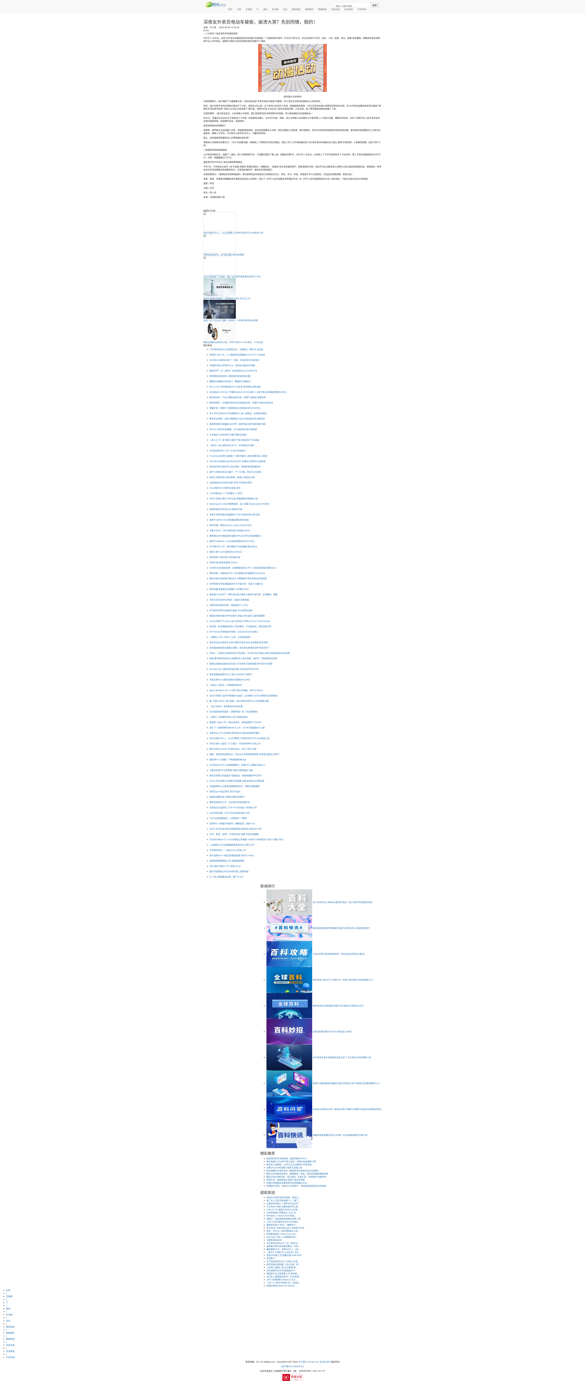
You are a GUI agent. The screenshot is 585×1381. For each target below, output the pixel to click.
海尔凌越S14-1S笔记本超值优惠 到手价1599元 (231, 855)
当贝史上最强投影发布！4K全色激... (283, 1276)
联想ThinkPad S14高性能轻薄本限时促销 (229, 519)
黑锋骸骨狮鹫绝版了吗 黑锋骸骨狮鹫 (226, 860)
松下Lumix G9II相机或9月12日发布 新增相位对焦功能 (235, 386)
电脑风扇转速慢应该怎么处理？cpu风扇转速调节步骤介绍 (340, 1134)
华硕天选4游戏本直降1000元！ (224, 562)
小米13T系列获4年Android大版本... (283, 1221)
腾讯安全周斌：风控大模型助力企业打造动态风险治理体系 (237, 418)
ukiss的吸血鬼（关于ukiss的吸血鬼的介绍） (230, 812)
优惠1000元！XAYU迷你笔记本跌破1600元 (229, 530)
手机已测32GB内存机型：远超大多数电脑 (229, 599)
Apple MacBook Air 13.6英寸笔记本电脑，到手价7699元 (236, 690)
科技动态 (335, 9)
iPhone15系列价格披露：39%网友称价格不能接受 (233, 429)
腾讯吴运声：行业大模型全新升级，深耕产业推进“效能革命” (237, 397)
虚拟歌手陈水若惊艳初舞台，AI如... (283, 1246)
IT (258, 9)
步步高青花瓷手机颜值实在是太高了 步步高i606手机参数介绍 (342, 1057)
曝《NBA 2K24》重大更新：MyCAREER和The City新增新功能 (239, 700)
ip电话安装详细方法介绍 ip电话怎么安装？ (333, 1031)
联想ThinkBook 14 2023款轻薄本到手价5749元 (231, 541)
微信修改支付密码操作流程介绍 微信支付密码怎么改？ (339, 1005)
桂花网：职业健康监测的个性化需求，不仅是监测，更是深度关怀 (240, 626)
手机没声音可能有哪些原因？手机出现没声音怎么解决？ (339, 953)
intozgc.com (313, 1361)
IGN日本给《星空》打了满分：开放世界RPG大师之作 (235, 743)
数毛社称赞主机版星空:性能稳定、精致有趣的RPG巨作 (235, 775)
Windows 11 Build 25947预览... (281, 1215)
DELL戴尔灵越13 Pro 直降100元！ (226, 866)
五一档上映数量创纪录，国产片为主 (226, 876)
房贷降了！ (271, 1258)
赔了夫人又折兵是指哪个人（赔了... (283, 1200)
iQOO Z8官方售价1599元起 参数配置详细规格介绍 (233, 498)
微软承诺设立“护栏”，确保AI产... (281, 1224)
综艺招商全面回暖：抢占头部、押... (283, 1264)
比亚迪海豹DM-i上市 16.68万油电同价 (227, 450)
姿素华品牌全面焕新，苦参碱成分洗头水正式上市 (226, 298)
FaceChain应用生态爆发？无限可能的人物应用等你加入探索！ (239, 455)
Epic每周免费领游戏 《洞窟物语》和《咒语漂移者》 (234, 711)
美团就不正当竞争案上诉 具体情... (282, 1273)
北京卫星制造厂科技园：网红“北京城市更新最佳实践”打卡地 (231, 276)
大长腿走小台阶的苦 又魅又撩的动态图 (227, 434)
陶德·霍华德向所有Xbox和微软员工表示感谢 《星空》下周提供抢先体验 (243, 658)
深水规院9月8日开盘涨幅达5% (280, 1270)
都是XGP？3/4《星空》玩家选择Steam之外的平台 (233, 370)
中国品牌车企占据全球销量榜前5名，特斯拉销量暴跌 (234, 786)
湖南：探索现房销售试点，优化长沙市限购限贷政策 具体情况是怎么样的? (244, 754)
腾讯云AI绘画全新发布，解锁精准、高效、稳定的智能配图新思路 (297, 1173)
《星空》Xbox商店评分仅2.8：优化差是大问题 (231, 445)
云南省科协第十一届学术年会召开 (282, 1203)
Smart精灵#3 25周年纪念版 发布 (225, 487)
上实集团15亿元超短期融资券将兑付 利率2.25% (232, 844)
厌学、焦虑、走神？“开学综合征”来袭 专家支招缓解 (234, 834)
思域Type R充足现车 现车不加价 (224, 791)
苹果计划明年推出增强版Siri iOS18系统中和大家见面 (234, 514)
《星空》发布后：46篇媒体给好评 (225, 684)
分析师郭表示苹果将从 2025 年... (282, 1212)
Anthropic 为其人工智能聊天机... (281, 1236)
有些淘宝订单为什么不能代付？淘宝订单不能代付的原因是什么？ (344, 979)
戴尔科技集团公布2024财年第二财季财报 (228, 871)
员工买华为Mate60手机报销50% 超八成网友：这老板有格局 (237, 413)
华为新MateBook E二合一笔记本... (282, 1242)
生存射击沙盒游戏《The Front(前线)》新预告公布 (233, 807)
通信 (265, 9)
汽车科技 (361, 9)
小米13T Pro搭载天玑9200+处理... (282, 1209)
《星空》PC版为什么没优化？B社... (283, 1252)
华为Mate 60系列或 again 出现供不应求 (285, 1227)
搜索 (374, 5)
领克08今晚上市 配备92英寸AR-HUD (283, 1255)
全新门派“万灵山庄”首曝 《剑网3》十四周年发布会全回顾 (230, 320)
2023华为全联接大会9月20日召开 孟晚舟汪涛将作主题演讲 (237, 461)
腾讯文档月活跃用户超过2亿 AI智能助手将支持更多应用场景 (238, 578)
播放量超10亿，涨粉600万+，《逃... (283, 1249)
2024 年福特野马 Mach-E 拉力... (281, 1279)
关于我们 (302, 1361)
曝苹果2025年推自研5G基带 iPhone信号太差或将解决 (235, 535)
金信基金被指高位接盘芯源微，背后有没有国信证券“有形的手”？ (240, 647)
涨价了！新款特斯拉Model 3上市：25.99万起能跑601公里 (237, 727)
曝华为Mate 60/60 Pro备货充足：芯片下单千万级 (232, 748)
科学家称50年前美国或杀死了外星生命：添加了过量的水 (236, 583)
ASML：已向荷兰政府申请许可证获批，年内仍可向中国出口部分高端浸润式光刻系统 (249, 652)
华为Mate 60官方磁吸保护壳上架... (283, 1206)
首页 (231, 9)
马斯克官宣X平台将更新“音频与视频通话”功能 (231, 770)
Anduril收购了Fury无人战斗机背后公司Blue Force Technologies (239, 620)
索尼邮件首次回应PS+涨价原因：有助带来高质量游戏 (234, 466)
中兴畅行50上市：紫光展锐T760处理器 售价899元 (233, 546)
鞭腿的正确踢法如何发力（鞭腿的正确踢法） (230, 381)
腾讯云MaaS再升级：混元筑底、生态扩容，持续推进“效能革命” (296, 1176)
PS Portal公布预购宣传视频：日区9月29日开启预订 (233, 631)
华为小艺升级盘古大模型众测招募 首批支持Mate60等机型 (236, 780)
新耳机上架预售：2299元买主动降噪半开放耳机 (289, 1164)
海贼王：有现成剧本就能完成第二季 (283, 1218)
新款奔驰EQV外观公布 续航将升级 (225, 509)
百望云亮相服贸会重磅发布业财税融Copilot (286, 1182)
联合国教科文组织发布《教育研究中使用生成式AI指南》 (293, 1170)
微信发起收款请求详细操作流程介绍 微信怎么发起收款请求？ (342, 927)
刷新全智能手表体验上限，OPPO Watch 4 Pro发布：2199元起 (233, 342)
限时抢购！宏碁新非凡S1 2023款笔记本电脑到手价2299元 (237, 573)
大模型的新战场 (273, 1239)
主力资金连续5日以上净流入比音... (282, 1261)
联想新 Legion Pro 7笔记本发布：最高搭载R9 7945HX (235, 722)
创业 (285, 9)
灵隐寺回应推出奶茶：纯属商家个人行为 (228, 604)
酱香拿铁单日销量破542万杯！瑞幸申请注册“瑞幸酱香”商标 (237, 423)
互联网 (249, 9)
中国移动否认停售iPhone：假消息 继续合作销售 (232, 365)
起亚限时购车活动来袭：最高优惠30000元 (286, 1158)
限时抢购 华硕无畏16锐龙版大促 (224, 557)
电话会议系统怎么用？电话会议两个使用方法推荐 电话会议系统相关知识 (347, 1109)
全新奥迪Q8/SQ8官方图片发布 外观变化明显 (230, 482)
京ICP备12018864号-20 (292, 1366)
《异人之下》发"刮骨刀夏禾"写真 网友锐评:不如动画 (234, 439)
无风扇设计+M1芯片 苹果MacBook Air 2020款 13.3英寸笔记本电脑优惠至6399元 (248, 391)
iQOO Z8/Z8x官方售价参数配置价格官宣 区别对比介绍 (235, 828)
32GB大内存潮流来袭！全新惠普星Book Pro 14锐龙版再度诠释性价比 (242, 567)
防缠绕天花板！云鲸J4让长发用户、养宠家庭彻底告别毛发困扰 (296, 1185)
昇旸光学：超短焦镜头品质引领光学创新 (285, 1179)
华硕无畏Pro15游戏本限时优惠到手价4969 (229, 679)
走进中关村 (325, 1361)
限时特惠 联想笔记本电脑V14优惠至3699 (229, 589)
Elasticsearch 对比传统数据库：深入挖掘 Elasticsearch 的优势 (239, 503)
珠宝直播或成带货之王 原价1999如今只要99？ (231, 674)
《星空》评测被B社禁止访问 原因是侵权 (228, 716)
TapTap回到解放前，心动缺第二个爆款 (228, 818)
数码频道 (296, 9)
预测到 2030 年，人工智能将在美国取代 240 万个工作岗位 (237, 354)
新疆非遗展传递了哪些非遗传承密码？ (227, 796)
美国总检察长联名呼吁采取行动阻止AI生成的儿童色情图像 (237, 615)
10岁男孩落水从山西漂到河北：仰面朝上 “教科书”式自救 (236, 349)
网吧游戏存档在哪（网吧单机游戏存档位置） (230, 375)
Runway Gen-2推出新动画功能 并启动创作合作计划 (234, 668)
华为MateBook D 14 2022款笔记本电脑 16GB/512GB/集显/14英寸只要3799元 (246, 839)
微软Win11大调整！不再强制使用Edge (227, 759)
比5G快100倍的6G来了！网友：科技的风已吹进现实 (234, 359)
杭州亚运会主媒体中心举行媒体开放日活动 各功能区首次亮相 (238, 642)
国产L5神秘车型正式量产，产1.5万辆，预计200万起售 (235, 471)
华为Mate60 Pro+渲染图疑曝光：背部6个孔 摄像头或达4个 (237, 764)
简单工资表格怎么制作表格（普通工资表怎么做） (232, 477)
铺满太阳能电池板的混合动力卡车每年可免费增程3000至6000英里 (241, 663)
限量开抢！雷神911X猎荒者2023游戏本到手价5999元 (235, 407)
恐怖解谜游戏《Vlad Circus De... (282, 1233)
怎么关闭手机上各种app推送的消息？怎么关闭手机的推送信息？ (343, 902)
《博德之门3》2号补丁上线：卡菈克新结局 (229, 636)
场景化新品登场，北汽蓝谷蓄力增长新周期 (223, 254)
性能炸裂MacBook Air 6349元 (280, 1285)
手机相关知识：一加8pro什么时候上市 (227, 850)
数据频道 (322, 9)
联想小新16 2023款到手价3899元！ (226, 551)
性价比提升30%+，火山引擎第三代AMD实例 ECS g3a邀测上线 (233, 232)
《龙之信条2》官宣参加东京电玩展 (226, 706)
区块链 (275, 9)
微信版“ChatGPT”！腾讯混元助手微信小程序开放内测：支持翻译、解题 (243, 594)
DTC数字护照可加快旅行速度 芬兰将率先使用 (231, 610)
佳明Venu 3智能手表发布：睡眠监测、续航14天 (232, 823)
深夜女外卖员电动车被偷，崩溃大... (283, 1197)
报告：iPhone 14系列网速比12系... (283, 1230)
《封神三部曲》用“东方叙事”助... (282, 1267)
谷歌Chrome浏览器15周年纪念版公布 (284, 1167)
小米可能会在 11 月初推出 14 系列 (225, 493)
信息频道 (348, 9)
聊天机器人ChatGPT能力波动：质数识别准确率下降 (291, 1161)
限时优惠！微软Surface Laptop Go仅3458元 (230, 525)
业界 (239, 9)
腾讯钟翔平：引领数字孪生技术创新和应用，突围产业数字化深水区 (241, 402)
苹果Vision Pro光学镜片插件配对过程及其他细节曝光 (234, 732)
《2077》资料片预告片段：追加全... (283, 1282)
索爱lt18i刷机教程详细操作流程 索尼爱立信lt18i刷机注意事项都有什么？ (347, 1083)
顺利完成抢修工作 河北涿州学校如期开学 (229, 802)
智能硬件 (309, 9)
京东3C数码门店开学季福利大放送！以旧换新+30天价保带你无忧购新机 (243, 695)
